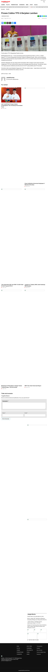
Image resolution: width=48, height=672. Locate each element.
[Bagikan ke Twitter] (42, 16)
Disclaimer (39, 654)
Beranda (3, 9)
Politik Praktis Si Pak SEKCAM (33, 616)
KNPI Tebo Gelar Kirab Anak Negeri (33, 385)
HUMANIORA (21, 4)
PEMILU (28, 652)
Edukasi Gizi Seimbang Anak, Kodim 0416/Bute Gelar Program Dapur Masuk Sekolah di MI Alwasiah (36, 626)
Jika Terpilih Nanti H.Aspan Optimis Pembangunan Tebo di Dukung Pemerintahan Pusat (11, 105)
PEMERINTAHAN (14, 4)
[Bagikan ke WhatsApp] (44, 16)
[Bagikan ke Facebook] (40, 16)
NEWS (18, 646)
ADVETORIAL (29, 646)
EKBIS (27, 4)
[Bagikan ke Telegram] (46, 16)
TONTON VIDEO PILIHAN (33, 640)
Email (26, 413)
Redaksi (36, 4)
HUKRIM (3, 4)
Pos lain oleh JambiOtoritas (12, 79)
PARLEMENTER (30, 650)
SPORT (31, 4)
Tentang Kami (39, 646)
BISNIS (28, 654)
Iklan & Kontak (39, 650)
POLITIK (8, 4)
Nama (4, 413)
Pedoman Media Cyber (41, 652)
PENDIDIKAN (29, 648)
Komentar (5, 401)
